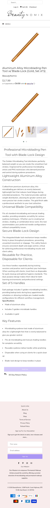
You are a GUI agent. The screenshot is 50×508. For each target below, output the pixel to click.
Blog (25, 413)
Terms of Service (25, 420)
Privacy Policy (25, 423)
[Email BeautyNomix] (31, 463)
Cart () (25, 7)
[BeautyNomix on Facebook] (18, 463)
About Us (25, 410)
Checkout (33, 7)
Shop (25, 416)
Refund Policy (25, 426)
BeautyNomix (17, 487)
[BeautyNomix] (25, 14)
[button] (25, 83)
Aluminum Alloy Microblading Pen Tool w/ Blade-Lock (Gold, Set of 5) (24, 70)
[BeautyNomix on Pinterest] (22, 463)
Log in (15, 7)
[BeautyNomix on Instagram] (27, 463)
